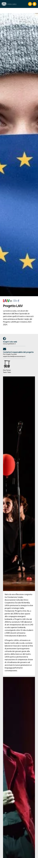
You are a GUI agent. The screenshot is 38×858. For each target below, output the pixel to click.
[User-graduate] (34, 4)
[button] (4, 339)
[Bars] (30, 4)
